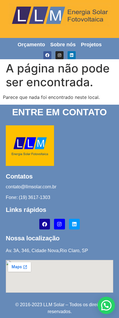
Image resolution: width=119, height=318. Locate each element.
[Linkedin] (72, 55)
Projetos (91, 44)
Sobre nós (63, 44)
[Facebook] (47, 55)
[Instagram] (59, 55)
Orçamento (31, 44)
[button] (106, 305)
